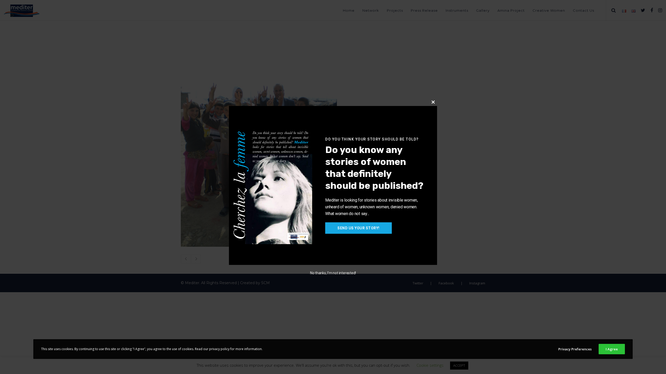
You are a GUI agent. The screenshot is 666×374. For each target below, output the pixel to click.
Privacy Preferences (575, 349)
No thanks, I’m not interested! (333, 273)
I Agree (612, 349)
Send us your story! (358, 228)
